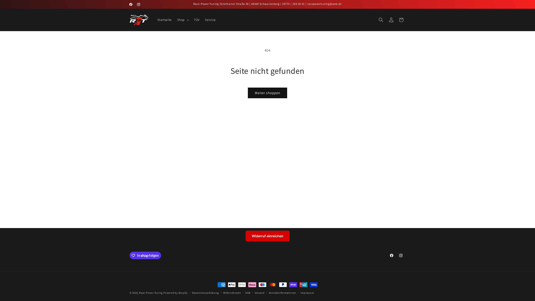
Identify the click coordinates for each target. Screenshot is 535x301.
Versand (259, 292)
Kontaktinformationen (282, 292)
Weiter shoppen (267, 93)
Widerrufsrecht (232, 292)
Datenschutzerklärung (205, 292)
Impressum (307, 292)
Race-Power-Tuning (151, 292)
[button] (183, 20)
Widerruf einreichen (267, 236)
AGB (247, 292)
